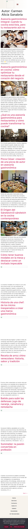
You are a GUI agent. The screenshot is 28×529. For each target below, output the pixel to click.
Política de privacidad (19, 526)
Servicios (14, 500)
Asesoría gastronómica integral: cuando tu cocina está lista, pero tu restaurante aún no (14, 23)
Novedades (14, 511)
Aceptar (6, 526)
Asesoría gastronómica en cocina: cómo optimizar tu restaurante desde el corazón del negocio (14, 72)
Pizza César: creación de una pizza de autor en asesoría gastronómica (13, 163)
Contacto (14, 503)
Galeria (14, 508)
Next (25, 493)
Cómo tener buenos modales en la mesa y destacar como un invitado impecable (13, 259)
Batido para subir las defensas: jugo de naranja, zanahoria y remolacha (12, 402)
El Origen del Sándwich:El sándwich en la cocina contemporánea (13, 214)
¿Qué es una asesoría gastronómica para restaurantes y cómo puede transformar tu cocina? (13, 120)
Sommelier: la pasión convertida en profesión (12, 447)
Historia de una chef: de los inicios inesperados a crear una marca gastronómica (12, 308)
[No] (25, 523)
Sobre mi (14, 506)
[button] (17, 4)
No (11, 526)
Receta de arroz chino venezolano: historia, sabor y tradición (13, 358)
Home (14, 498)
